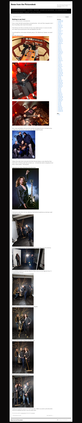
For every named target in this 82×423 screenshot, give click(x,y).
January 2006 (60, 108)
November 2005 (60, 111)
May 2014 (59, 36)
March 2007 (60, 92)
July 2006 (59, 102)
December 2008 (60, 72)
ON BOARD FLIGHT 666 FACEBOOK (47, 10)
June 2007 (59, 89)
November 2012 (60, 52)
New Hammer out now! (16, 16)
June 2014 (59, 35)
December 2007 (60, 82)
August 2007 (60, 87)
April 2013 (59, 48)
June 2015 (59, 32)
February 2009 (60, 69)
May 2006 (59, 104)
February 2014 (60, 38)
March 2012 (60, 57)
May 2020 (59, 23)
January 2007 (60, 95)
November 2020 (60, 20)
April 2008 (59, 79)
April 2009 (59, 67)
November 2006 (60, 97)
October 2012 (60, 53)
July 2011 (59, 61)
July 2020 (59, 22)
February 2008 (60, 80)
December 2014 (60, 33)
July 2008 (59, 76)
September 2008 (60, 75)
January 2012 (60, 58)
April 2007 (59, 91)
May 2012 (59, 54)
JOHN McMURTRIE (26, 20)
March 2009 (60, 68)
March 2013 (60, 49)
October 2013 (60, 42)
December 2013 (60, 40)
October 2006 (60, 98)
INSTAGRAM (36, 10)
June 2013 (59, 45)
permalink (33, 413)
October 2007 (60, 84)
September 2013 (60, 43)
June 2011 (59, 62)
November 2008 (60, 73)
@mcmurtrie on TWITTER (35, 12)
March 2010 (60, 65)
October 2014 (60, 34)
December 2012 (60, 51)
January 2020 (60, 26)
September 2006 (60, 99)
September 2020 (60, 21)
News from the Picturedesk (23, 4)
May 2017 (59, 29)
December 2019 (60, 27)
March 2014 (60, 37)
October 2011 (60, 59)
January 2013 (60, 50)
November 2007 (60, 83)
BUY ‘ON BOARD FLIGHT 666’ (61, 10)
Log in (59, 114)
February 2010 (60, 66)
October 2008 (60, 74)
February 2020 (60, 25)
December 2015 (60, 30)
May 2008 (59, 77)
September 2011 (60, 60)
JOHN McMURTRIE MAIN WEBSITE (19, 10)
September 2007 (60, 85)
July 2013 (59, 44)
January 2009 (60, 71)
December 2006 (60, 96)
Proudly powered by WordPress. (63, 420)
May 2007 (59, 90)
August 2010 (60, 64)
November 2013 (60, 41)
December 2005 (60, 110)
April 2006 (59, 105)
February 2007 (60, 93)
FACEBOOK (27, 12)
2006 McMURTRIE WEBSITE (17, 12)
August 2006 (60, 100)
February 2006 (60, 107)
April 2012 (59, 56)
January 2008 (60, 81)
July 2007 (59, 88)
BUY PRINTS (30, 10)
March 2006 (60, 106)
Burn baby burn (50, 16)
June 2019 (59, 28)
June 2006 (59, 103)
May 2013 (59, 46)
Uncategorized (23, 413)
